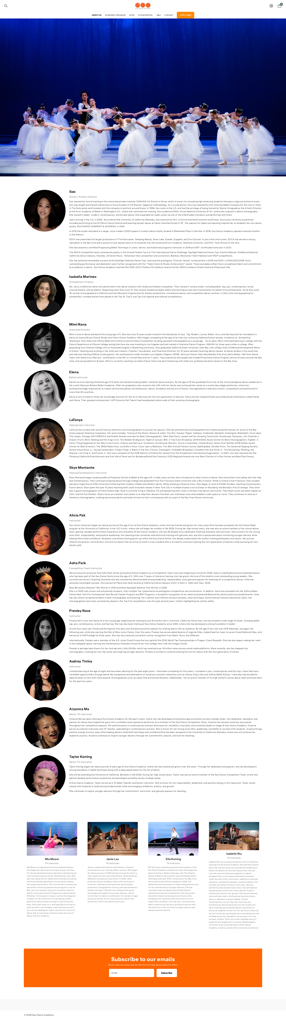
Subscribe (166, 972)
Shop (132, 15)
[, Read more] (272, 6)
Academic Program (115, 15)
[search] (5, 6)
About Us (96, 15)
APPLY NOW (185, 15)
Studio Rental (145, 15)
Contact (168, 15)
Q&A (159, 15)
